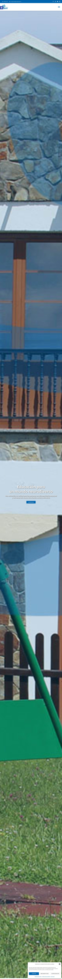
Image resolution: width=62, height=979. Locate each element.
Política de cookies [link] (38, 976)
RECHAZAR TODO (45, 973)
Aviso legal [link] (52, 976)
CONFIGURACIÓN (55, 973)
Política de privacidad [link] (46, 976)
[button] (59, 964)
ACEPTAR (34, 973)
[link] (1, 7)
